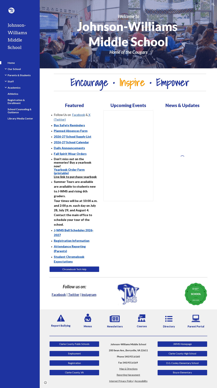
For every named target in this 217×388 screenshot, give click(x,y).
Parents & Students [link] (19, 75)
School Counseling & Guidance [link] (19, 111)
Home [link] (11, 62)
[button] (213, 4)
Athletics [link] (13, 93)
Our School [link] (14, 68)
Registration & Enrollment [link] (16, 101)
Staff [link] (11, 81)
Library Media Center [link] (20, 118)
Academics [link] (14, 87)
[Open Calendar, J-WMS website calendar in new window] (147, 114)
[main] (128, 34)
